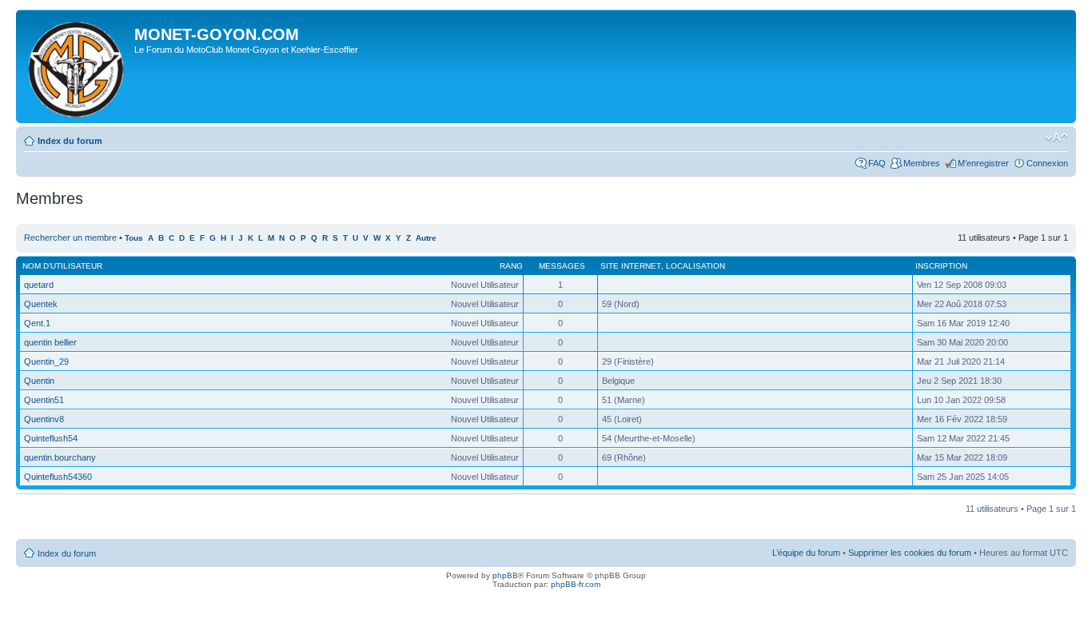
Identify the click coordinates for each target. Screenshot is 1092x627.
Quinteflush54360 (58, 476)
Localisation (695, 266)
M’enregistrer (983, 163)
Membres (921, 163)
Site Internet (630, 266)
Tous (134, 238)
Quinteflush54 (51, 438)
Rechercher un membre (70, 237)
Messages (562, 266)
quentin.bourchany (60, 457)
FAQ (877, 163)
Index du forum (70, 141)
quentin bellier (50, 342)
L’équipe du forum (806, 552)
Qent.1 (37, 323)
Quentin (39, 380)
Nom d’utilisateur (62, 266)
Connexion (1047, 163)
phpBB (505, 575)
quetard (39, 285)
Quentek (41, 304)
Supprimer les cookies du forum (909, 552)
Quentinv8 (44, 419)
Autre (426, 238)
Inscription (941, 266)
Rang (511, 266)
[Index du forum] (77, 66)
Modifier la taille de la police (1056, 137)
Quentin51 (44, 400)
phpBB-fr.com (575, 584)
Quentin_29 (46, 361)
